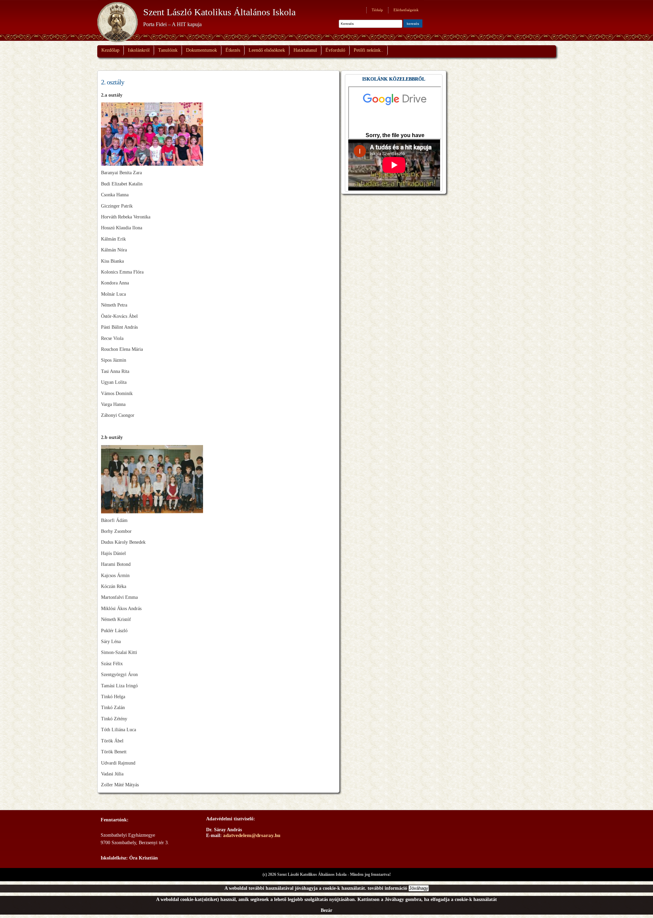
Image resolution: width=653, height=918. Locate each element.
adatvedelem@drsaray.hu (251, 835)
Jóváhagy (418, 888)
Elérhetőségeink (406, 10)
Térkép (377, 10)
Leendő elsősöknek (267, 50)
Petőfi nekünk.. (368, 50)
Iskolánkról (139, 50)
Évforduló (335, 50)
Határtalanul (305, 50)
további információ (387, 888)
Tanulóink (168, 50)
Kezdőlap (110, 50)
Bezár (326, 910)
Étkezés (232, 50)
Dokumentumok (201, 50)
